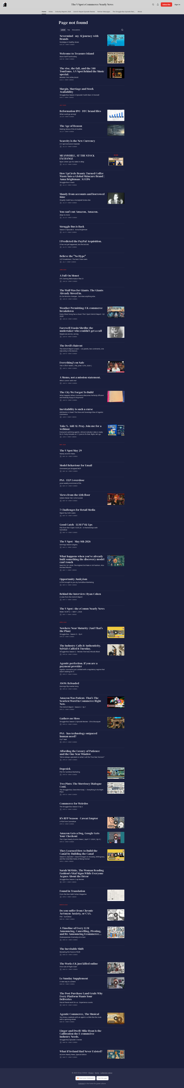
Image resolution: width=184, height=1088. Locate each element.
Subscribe (166, 4)
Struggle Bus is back (67, 182)
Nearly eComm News (67, 454)
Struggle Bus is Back (72, 226)
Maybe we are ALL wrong (69, 334)
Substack (81, 1083)
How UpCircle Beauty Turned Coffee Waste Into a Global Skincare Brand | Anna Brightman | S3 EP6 (82, 176)
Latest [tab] (63, 30)
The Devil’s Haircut (71, 345)
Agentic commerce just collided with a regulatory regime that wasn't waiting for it (82, 670)
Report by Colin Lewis (67, 513)
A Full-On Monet (69, 275)
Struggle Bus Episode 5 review (71, 1040)
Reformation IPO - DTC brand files (80, 111)
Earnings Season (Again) (68, 544)
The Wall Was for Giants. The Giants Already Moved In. (81, 292)
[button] (43, 11)
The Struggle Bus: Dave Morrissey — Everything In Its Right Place (81, 791)
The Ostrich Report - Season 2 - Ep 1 (73, 707)
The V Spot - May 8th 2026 (75, 541)
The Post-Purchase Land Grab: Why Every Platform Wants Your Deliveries (81, 996)
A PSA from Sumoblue (68, 821)
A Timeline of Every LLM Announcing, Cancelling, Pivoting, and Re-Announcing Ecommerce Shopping (80, 931)
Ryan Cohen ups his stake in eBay (72, 162)
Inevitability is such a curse (76, 409)
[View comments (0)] (76, 47)
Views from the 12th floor (75, 494)
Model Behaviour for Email (76, 465)
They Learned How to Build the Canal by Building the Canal (78, 852)
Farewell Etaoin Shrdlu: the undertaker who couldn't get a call (81, 329)
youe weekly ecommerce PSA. (71, 483)
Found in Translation (72, 891)
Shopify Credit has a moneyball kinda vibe (75, 200)
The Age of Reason (71, 126)
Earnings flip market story (69, 686)
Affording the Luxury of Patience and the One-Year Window (80, 753)
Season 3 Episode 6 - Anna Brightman (73, 229)
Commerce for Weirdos (74, 803)
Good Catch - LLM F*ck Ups (76, 524)
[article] (92, 41)
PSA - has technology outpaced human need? (78, 735)
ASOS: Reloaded (69, 683)
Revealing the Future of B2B (70, 952)
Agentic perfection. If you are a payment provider (79, 665)
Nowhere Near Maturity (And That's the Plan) (81, 630)
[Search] (153, 4)
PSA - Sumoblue (65, 917)
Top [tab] (68, 30)
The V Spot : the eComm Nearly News (82, 608)
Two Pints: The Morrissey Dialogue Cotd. (81, 785)
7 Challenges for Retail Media (77, 509)
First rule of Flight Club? (68, 967)
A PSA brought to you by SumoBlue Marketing (77, 582)
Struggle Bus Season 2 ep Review (72, 879)
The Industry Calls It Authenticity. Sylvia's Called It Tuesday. (80, 647)
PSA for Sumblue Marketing (70, 772)
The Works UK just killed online (79, 963)
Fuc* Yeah (63, 739)
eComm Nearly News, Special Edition (73, 1054)
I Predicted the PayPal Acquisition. (81, 241)
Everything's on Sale (72, 362)
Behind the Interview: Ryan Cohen (80, 594)
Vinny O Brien (69, 44)
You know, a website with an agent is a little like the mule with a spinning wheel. (80, 1018)
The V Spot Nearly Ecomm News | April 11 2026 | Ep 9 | (80, 839)
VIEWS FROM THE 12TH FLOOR (71, 498)
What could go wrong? (68, 114)
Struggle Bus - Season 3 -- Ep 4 (71, 634)
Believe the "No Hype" (73, 256)
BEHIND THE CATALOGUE (69, 77)
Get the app (102, 1078)
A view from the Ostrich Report (71, 597)
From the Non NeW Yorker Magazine (73, 894)
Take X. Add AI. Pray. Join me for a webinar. (80, 427)
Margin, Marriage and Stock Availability (77, 90)
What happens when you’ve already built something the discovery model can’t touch (82, 559)
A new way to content (67, 981)
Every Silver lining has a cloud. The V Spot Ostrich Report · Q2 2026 (82, 315)
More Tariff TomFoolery (68, 56)
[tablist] (70, 30)
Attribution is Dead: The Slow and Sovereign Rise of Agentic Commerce (81, 413)
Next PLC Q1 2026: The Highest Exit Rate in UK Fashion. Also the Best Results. (82, 566)
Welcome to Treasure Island (77, 53)
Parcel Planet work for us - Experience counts (76, 1002)
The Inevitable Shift (72, 948)
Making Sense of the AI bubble (71, 129)
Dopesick (65, 768)
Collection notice (106, 1073)
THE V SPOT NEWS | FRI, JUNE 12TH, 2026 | (76, 365)
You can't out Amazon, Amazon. (79, 211)
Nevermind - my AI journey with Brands (79, 37)
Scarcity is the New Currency (77, 140)
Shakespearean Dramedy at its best (72, 937)
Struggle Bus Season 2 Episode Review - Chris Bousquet (80, 721)
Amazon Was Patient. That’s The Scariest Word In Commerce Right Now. (80, 701)
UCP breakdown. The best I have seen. (74, 259)
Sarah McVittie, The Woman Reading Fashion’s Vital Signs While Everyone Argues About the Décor (82, 873)
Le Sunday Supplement (74, 978)
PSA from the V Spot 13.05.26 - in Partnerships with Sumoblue (79, 529)
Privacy (90, 1073)
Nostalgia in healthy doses (69, 42)
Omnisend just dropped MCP (70, 468)
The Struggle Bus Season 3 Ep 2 (71, 806)
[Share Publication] (158, 4)
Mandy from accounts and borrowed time (82, 195)
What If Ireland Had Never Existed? (81, 1051)
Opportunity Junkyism (73, 579)
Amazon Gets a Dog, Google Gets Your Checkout (79, 835)
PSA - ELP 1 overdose (72, 480)
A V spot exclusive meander (70, 144)
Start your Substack (86, 1078)
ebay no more (65, 215)
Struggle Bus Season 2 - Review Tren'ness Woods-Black (80, 651)
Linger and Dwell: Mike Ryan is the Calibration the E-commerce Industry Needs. (80, 1033)
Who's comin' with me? (68, 380)
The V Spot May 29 (71, 450)
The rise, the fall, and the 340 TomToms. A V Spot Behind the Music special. (82, 71)
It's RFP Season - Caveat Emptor (79, 818)
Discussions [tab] (76, 30)
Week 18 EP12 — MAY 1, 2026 (71, 612)
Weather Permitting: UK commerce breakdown (81, 309)
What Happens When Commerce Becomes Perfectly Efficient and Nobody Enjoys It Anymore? (82, 396)
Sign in (177, 4)
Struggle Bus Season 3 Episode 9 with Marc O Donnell (79, 95)
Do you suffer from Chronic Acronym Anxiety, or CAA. (76, 912)
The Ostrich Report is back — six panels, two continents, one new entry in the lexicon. (82, 350)
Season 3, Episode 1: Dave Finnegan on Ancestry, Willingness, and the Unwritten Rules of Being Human (82, 858)
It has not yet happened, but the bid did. (74, 244)
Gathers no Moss (70, 718)
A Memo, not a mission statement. (80, 377)
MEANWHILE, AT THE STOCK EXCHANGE (77, 157)
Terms (97, 1073)
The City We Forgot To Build (76, 392)
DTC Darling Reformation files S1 (72, 278)
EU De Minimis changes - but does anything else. (77, 296)
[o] (116, 632)
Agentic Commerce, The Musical (79, 1014)
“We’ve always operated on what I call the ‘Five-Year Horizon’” (82, 757)
